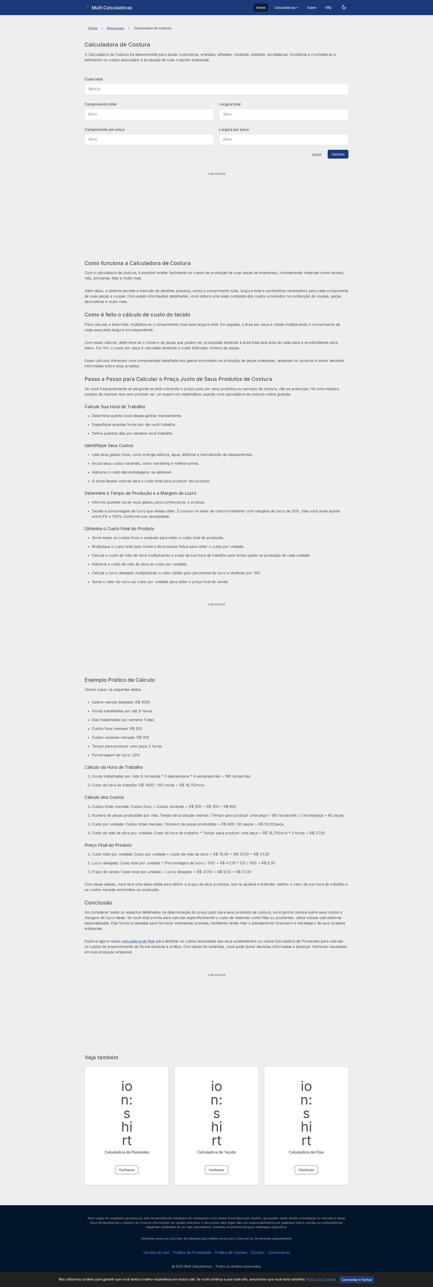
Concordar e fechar (356, 1280)
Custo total (94, 79)
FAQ (328, 7)
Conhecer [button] (126, 1170)
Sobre (311, 7)
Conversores (279, 1252)
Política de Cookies (321, 1279)
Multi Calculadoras (111, 7)
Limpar (317, 154)
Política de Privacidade (192, 1252)
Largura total (230, 104)
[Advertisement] (216, 209)
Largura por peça (234, 129)
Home (260, 7)
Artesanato (115, 28)
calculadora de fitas (138, 941)
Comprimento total (100, 104)
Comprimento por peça (104, 129)
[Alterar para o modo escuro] (343, 8)
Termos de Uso (156, 1252)
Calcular (338, 154)
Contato (257, 1252)
